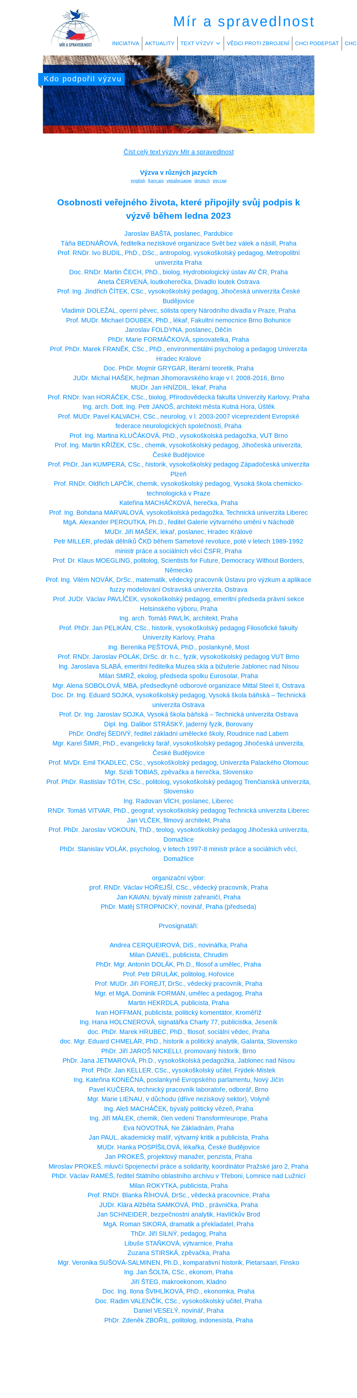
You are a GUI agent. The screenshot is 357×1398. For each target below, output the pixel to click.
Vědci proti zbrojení (258, 43)
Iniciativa (125, 43)
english (138, 180)
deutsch (202, 180)
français (156, 180)
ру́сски (219, 180)
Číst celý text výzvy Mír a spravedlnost (179, 152)
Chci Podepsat (317, 43)
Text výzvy (197, 43)
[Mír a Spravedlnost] (75, 52)
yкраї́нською (179, 180)
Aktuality (160, 43)
